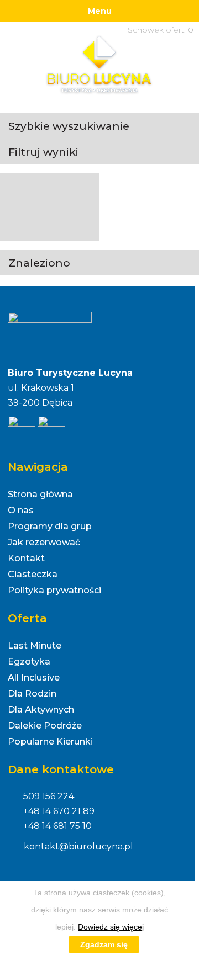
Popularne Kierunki (50, 741)
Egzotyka (29, 661)
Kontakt (26, 558)
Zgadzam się (104, 944)
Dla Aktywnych (41, 709)
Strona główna (40, 494)
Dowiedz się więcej (111, 926)
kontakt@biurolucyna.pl (78, 846)
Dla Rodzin (32, 693)
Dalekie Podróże (45, 725)
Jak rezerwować (44, 542)
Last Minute (34, 645)
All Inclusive (34, 677)
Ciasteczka (32, 574)
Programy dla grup (50, 526)
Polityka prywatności (54, 590)
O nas (21, 510)
